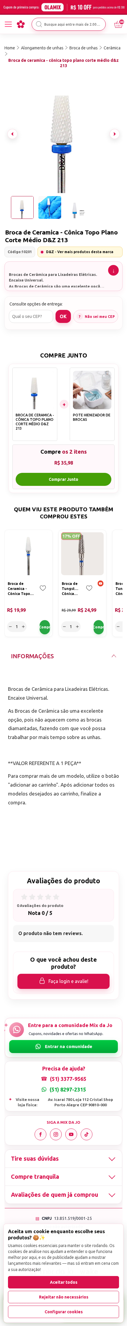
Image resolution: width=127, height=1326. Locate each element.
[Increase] (23, 626)
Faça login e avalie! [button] (68, 981)
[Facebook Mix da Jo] (40, 1134)
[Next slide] (115, 134)
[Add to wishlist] (43, 592)
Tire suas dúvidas (35, 1158)
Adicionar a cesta (45, 627)
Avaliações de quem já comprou (54, 1194)
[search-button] (39, 24)
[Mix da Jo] (20, 24)
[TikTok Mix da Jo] (86, 1134)
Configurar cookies (64, 1311)
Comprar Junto (63, 479)
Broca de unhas (83, 48)
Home (9, 48)
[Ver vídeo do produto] (100, 584)
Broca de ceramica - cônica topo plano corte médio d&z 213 (63, 63)
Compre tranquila (35, 1176)
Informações (32, 656)
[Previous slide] (12, 134)
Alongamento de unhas (42, 48)
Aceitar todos (63, 1282)
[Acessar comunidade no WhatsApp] (63, 1046)
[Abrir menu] (8, 24)
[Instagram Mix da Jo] (56, 1134)
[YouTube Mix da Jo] (71, 1134)
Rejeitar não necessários (63, 1297)
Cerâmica (112, 48)
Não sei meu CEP (100, 316)
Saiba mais (113, 270)
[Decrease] (10, 626)
